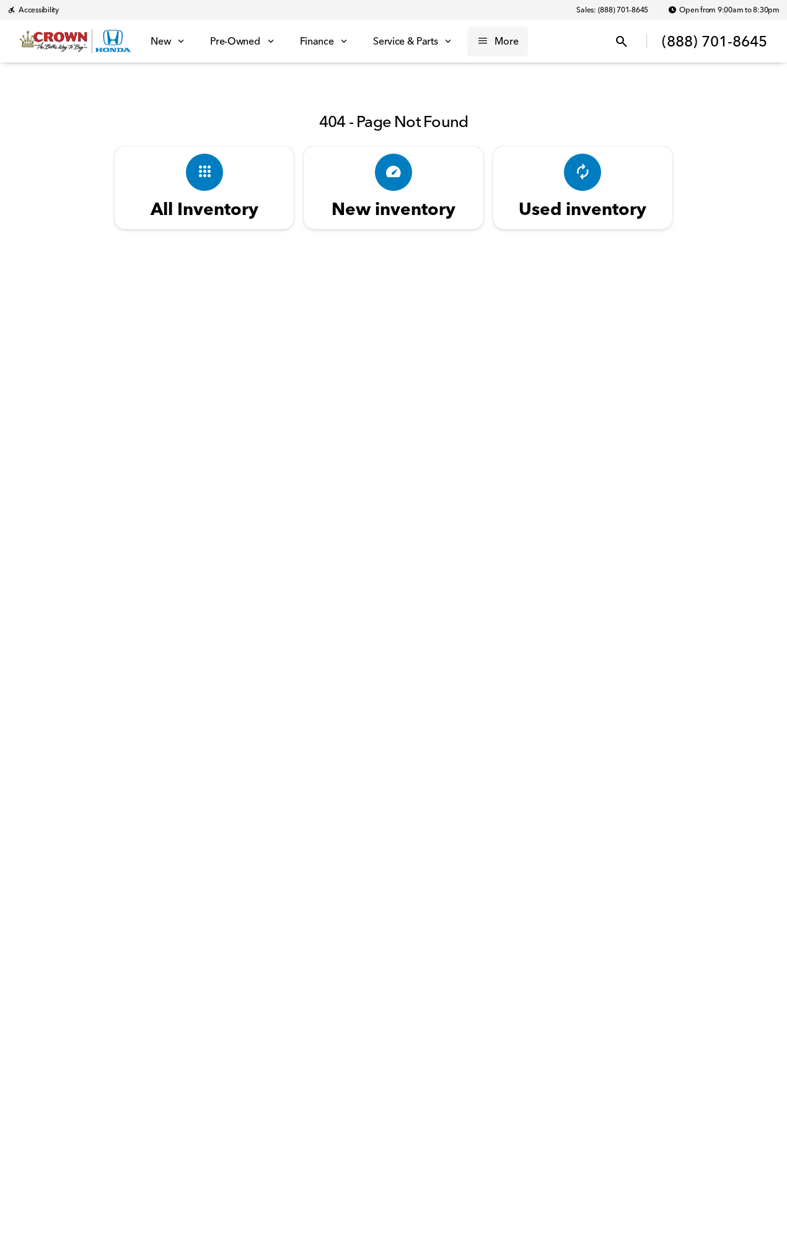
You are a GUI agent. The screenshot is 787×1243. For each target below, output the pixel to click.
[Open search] (621, 41)
